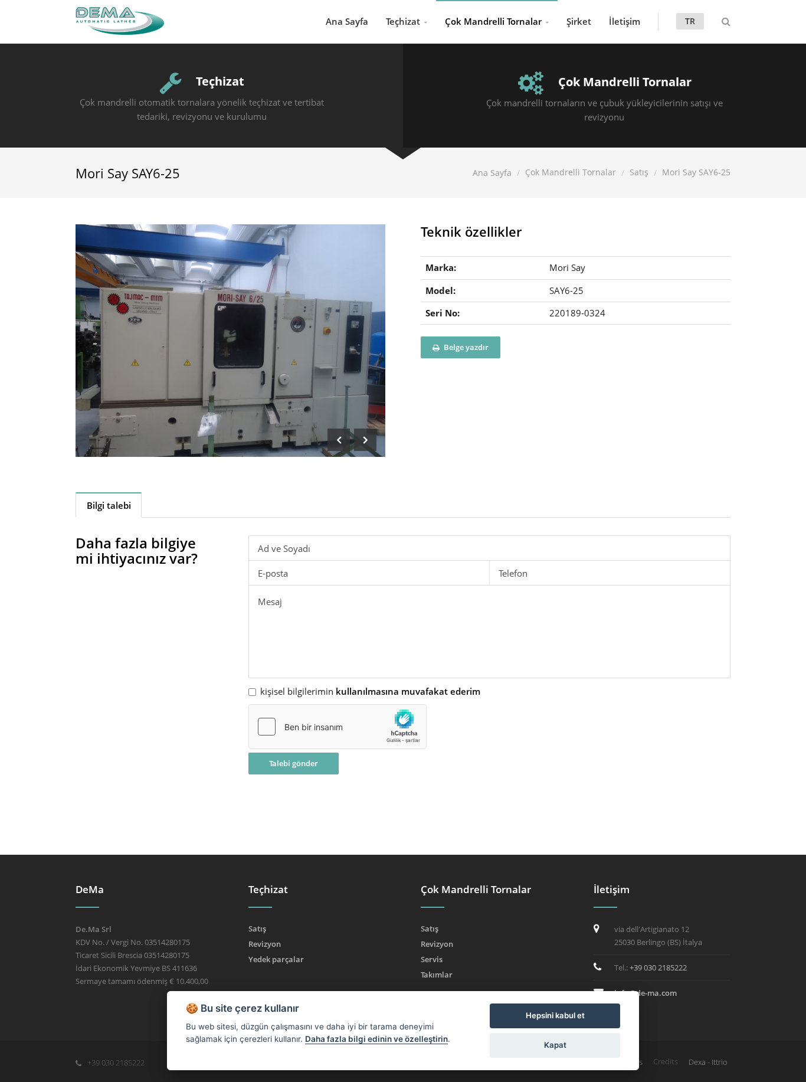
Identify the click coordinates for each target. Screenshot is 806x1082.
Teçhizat (403, 21)
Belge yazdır (465, 347)
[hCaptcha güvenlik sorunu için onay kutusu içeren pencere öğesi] (337, 726)
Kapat (555, 1045)
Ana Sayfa (347, 21)
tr (690, 21)
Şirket (578, 21)
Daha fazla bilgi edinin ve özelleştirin (376, 1039)
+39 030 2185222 (658, 967)
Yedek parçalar (276, 959)
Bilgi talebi (109, 505)
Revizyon (264, 944)
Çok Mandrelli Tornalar (493, 21)
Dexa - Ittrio (708, 1062)
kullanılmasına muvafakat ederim (408, 691)
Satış (639, 172)
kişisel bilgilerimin (370, 691)
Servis (432, 959)
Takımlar (437, 974)
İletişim (624, 21)
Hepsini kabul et (555, 1015)
